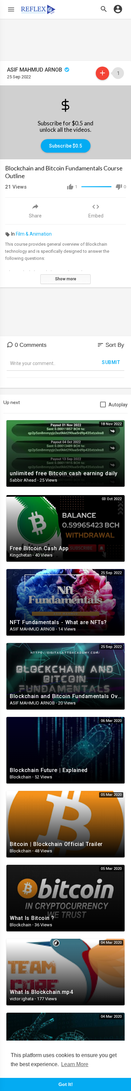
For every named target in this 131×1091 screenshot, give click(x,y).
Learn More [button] (74, 1064)
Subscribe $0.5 (65, 146)
